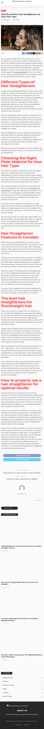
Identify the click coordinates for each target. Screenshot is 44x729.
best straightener (20, 72)
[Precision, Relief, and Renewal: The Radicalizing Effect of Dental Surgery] (22, 640)
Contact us (18, 724)
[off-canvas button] (2, 2)
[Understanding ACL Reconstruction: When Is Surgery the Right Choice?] (22, 531)
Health (4, 10)
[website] (3, 500)
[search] (41, 2)
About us (26, 724)
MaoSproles (6, 20)
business (23, 681)
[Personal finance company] (22, 1)
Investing (23, 692)
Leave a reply (8, 508)
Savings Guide (23, 696)
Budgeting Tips (23, 677)
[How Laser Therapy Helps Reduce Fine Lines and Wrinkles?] (22, 567)
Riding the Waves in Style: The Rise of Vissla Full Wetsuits (22, 473)
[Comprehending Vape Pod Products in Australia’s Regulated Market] (22, 603)
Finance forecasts (23, 685)
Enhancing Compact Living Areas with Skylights (22, 479)
